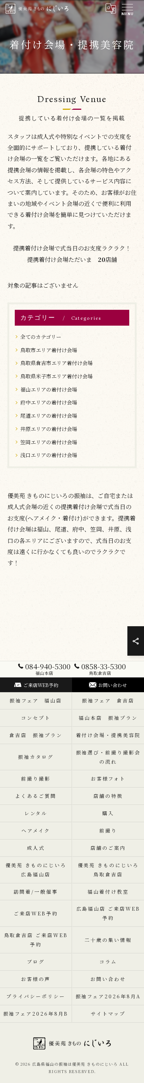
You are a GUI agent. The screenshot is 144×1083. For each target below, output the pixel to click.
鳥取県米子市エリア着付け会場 (56, 376)
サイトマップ (108, 1013)
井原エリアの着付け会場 (48, 428)
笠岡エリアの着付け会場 (48, 442)
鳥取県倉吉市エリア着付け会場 (56, 363)
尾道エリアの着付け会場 (48, 415)
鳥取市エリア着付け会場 (48, 350)
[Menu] (127, 8)
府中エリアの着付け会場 (48, 402)
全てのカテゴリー (40, 336)
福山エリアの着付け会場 (48, 389)
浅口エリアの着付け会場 (48, 455)
